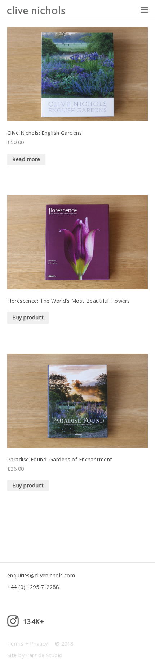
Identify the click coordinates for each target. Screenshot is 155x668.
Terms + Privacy (27, 643)
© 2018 (64, 643)
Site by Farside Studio (35, 655)
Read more (26, 159)
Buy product (28, 317)
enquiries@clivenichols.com (41, 575)
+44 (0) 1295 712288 (33, 586)
